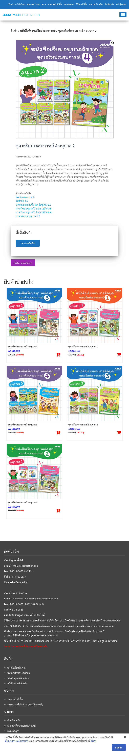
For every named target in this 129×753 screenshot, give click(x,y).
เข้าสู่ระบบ (121, 4)
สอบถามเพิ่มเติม (28, 243)
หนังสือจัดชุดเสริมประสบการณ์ (38, 30)
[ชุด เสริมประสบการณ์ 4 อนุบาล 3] (34, 393)
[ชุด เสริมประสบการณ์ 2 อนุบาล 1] (34, 471)
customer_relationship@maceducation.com (35, 598)
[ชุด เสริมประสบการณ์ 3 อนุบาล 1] (34, 315)
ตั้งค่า (93, 740)
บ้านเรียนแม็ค (13, 720)
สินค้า (14, 30)
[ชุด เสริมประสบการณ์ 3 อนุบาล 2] (94, 393)
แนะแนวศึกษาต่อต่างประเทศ (21, 725)
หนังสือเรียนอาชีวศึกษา (18, 672)
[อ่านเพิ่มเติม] (58, 355)
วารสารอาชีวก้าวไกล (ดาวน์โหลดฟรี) (25, 704)
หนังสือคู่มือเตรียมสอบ (18, 677)
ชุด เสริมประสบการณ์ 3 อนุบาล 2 (83, 424)
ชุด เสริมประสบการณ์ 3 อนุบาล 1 (22, 346)
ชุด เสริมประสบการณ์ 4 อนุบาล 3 (22, 424)
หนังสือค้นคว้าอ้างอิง (17, 683)
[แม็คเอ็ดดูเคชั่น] (21, 15)
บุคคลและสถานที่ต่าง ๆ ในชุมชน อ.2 (33, 204)
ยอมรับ (118, 747)
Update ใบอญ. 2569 (36, 4)
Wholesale (69, 4)
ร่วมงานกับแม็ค (96, 4)
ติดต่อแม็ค (109, 4)
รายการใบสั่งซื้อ (55, 4)
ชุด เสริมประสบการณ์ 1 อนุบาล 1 (83, 346)
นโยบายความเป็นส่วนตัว (16, 740)
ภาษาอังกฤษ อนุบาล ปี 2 (28, 216)
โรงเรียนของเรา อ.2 (25, 197)
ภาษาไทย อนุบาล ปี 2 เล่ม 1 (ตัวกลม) (34, 208)
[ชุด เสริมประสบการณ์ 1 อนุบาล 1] (94, 315)
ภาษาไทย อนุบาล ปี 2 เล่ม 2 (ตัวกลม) (34, 212)
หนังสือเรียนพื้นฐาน (16, 667)
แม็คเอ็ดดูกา (13, 730)
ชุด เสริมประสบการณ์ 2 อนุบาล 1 (22, 502)
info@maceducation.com (25, 565)
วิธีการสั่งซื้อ (81, 4)
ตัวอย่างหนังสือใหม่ (16, 4)
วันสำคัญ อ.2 (22, 200)
